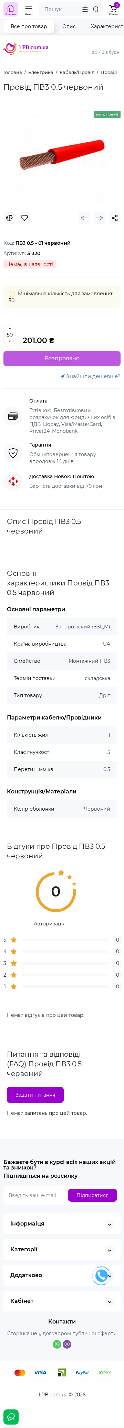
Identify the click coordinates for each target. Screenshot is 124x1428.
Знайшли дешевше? (93, 376)
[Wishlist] (24, 218)
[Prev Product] (84, 218)
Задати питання (35, 1095)
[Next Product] (99, 218)
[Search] (95, 9)
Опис (69, 26)
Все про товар (29, 26)
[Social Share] (115, 218)
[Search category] (85, 9)
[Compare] (9, 218)
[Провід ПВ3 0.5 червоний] (62, 155)
